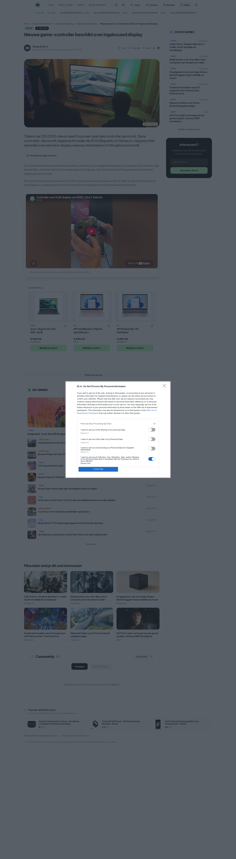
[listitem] (118, 423)
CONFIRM (98, 469)
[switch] (151, 430)
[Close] (165, 386)
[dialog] (118, 429)
